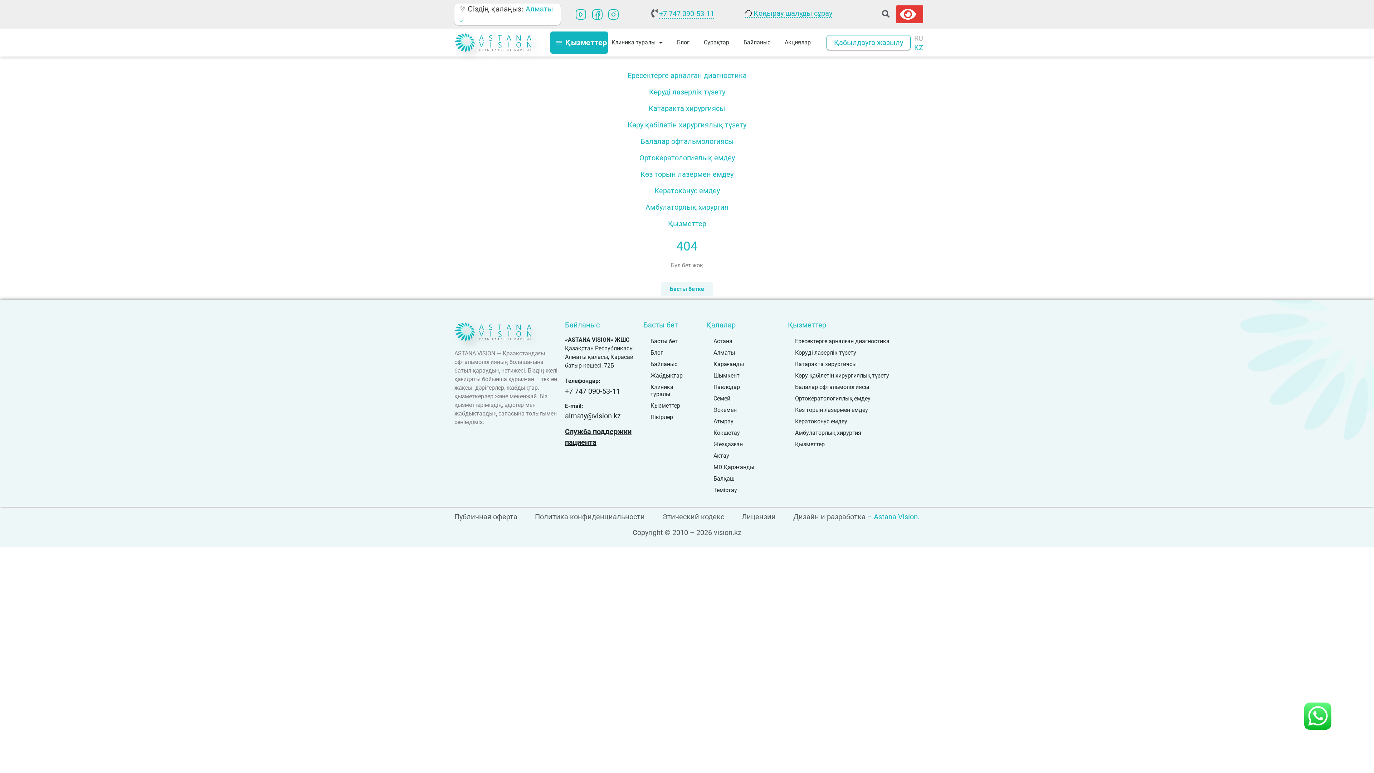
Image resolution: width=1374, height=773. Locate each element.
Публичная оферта (485, 516)
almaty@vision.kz (593, 416)
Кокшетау (726, 432)
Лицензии (759, 516)
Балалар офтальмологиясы (687, 141)
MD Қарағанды (733, 467)
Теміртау (725, 490)
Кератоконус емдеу (687, 190)
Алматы (724, 352)
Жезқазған (728, 444)
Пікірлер (662, 417)
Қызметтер (687, 223)
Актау (721, 455)
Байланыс (757, 42)
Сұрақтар (716, 42)
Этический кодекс (693, 516)
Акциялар (798, 42)
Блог (683, 42)
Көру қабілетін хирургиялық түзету (687, 125)
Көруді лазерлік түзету (687, 92)
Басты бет (664, 341)
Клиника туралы (662, 391)
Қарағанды (728, 364)
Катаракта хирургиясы (687, 108)
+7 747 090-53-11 (686, 13)
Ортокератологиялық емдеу (687, 158)
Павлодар (726, 387)
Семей (721, 398)
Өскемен (725, 410)
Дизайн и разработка (829, 516)
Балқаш (724, 478)
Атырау (723, 421)
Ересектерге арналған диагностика (687, 75)
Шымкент (726, 375)
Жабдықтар (667, 375)
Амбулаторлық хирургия (687, 207)
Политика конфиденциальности (590, 516)
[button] (886, 14)
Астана (722, 341)
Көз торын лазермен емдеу (687, 174)
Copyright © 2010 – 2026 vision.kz (687, 532)
